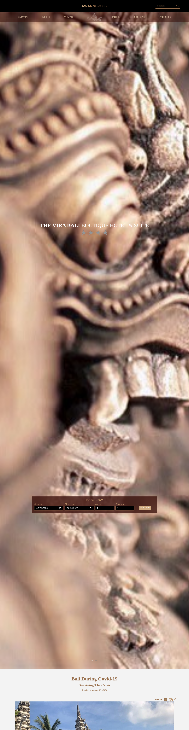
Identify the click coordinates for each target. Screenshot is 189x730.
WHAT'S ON (165, 17)
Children (120, 504)
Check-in (38, 504)
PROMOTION (140, 17)
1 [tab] (92, 660)
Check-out (70, 504)
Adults (98, 504)
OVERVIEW (23, 17)
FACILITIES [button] (68, 17)
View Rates (145, 508)
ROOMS (46, 17)
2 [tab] (96, 660)
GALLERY (115, 17)
